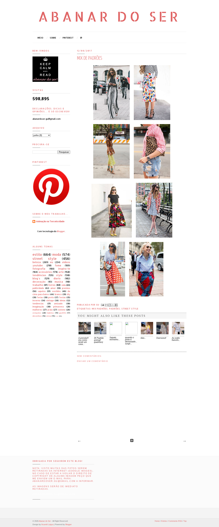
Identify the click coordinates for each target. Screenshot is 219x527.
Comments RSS (175, 521)
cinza (48, 316)
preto (51, 297)
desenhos (37, 316)
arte (61, 272)
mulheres (37, 309)
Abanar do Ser (109, 16)
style (59, 275)
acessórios (45, 272)
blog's (36, 278)
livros (51, 285)
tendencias (38, 303)
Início (40, 37)
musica (59, 281)
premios (66, 288)
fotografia (39, 268)
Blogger (61, 231)
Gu (98, 304)
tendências (39, 275)
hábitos (50, 313)
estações (37, 313)
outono (61, 309)
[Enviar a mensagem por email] (106, 305)
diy (68, 294)
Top (184, 521)
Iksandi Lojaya (47, 524)
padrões (114, 308)
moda (56, 254)
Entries (164, 521)
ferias (40, 297)
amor (53, 288)
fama (58, 265)
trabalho (38, 285)
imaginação (38, 306)
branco (58, 294)
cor (57, 316)
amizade (58, 303)
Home (157, 521)
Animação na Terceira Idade (50, 221)
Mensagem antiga (184, 441)
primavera (58, 306)
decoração (39, 281)
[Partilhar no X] (113, 305)
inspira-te (64, 268)
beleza (37, 262)
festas (62, 297)
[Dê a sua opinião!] (109, 305)
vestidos (56, 291)
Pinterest (68, 37)
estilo (37, 254)
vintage (50, 300)
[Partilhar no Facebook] (116, 305)
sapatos (42, 291)
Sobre (53, 37)
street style (129, 308)
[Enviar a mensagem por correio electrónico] (102, 304)
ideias (63, 300)
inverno (36, 300)
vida (63, 285)
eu (51, 262)
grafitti (62, 313)
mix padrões (100, 308)
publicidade (38, 288)
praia (50, 309)
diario (57, 278)
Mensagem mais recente (79, 441)
